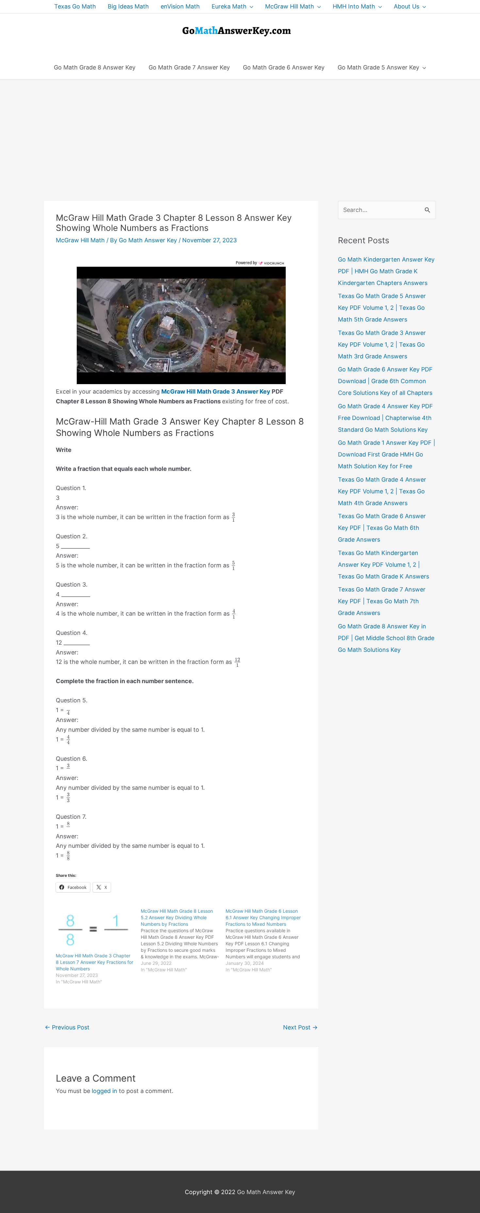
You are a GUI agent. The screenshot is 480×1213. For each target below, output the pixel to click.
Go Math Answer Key (266, 1192)
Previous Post (67, 1027)
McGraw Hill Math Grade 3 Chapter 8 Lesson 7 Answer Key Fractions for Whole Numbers (94, 962)
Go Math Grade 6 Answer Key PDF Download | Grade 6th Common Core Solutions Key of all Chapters (385, 381)
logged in (104, 1090)
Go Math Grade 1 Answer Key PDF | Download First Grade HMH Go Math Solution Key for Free (386, 454)
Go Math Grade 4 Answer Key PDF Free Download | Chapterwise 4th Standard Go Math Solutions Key (385, 418)
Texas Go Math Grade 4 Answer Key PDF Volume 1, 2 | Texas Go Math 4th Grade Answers (382, 491)
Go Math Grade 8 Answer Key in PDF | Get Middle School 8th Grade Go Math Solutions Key (386, 638)
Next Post (300, 1027)
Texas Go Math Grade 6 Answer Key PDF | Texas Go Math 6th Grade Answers (382, 528)
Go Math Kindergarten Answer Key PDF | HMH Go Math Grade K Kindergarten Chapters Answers (386, 271)
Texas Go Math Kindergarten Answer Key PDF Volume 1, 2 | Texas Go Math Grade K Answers (383, 564)
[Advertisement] (240, 128)
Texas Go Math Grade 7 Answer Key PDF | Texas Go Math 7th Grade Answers (381, 601)
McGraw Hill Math (80, 240)
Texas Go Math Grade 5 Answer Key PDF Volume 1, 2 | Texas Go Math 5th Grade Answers (382, 307)
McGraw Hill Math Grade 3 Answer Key (215, 391)
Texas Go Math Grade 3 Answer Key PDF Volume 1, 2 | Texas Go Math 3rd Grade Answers (382, 344)
